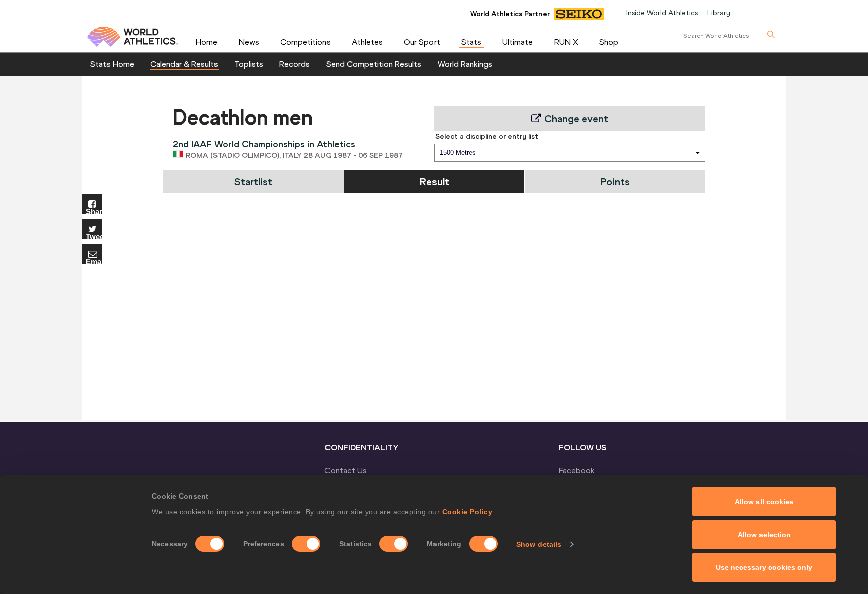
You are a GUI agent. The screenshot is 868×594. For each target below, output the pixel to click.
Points (615, 181)
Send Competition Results (373, 64)
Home (207, 42)
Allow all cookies (764, 502)
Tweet (94, 236)
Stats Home (112, 64)
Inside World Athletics (662, 12)
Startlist (253, 181)
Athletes (367, 42)
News (249, 42)
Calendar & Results (184, 64)
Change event (574, 118)
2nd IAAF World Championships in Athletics (264, 144)
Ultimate (517, 42)
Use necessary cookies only (764, 567)
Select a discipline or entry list (486, 136)
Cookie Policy (467, 512)
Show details (538, 544)
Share (94, 211)
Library (718, 12)
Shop (608, 42)
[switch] (306, 544)
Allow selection (764, 535)
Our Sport (422, 42)
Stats (471, 42)
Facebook (577, 470)
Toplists (248, 64)
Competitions (305, 42)
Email (94, 261)
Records (294, 64)
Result (434, 181)
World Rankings (465, 64)
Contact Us (345, 470)
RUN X (566, 42)
